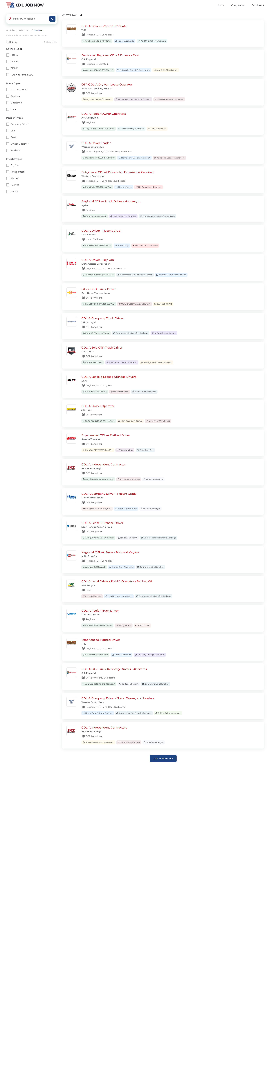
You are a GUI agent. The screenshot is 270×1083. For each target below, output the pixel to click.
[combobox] (30, 18)
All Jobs (10, 30)
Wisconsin (24, 30)
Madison (38, 30)
